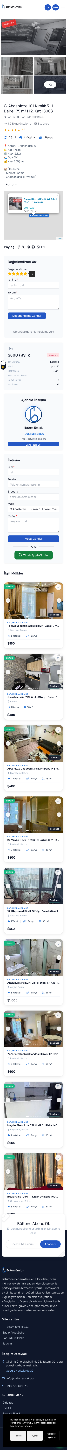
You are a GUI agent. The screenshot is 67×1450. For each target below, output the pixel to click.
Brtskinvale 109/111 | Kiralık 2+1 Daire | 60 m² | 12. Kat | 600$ (33, 1196)
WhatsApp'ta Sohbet (36, 555)
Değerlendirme (17, 269)
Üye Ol (7, 1408)
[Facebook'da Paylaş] (18, 247)
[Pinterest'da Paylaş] (28, 247)
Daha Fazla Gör (33, 444)
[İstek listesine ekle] (58, 587)
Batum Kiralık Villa (13, 1338)
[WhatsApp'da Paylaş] (38, 247)
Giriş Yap (8, 1402)
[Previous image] (8, 600)
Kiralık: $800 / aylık (39, 215)
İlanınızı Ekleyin (12, 1413)
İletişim (7, 1343)
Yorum (12, 292)
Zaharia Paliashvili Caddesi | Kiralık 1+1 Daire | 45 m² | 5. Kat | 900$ (33, 1054)
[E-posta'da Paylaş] (43, 247)
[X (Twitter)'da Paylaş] (23, 247)
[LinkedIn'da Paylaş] (33, 247)
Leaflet (59, 238)
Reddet (18, 1435)
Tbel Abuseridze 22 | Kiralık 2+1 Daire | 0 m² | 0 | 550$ (33, 626)
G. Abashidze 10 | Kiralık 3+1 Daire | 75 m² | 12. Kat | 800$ (40, 201)
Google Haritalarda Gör (20, 1370)
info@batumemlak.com (21, 1378)
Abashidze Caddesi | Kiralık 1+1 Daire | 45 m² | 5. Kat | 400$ (33, 768)
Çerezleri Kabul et (51, 1435)
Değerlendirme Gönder (26, 315)
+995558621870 (17, 1386)
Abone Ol (50, 1244)
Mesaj (12, 516)
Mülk (11, 504)
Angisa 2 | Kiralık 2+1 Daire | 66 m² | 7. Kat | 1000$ (33, 982)
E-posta (13, 491)
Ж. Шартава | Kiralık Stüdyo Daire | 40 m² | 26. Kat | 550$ (33, 911)
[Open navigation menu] (62, 6)
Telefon (12, 479)
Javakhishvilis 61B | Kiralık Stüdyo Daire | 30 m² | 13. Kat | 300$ (33, 697)
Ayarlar (35, 1435)
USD (55, 7)
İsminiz (12, 279)
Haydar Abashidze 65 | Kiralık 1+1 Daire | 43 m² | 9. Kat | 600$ (33, 1125)
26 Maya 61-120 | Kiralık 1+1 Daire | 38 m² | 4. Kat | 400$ (33, 840)
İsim (10, 467)
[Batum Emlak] (12, 6)
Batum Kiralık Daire (32, 117)
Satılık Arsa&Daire (14, 1332)
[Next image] (59, 600)
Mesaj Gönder (33, 538)
